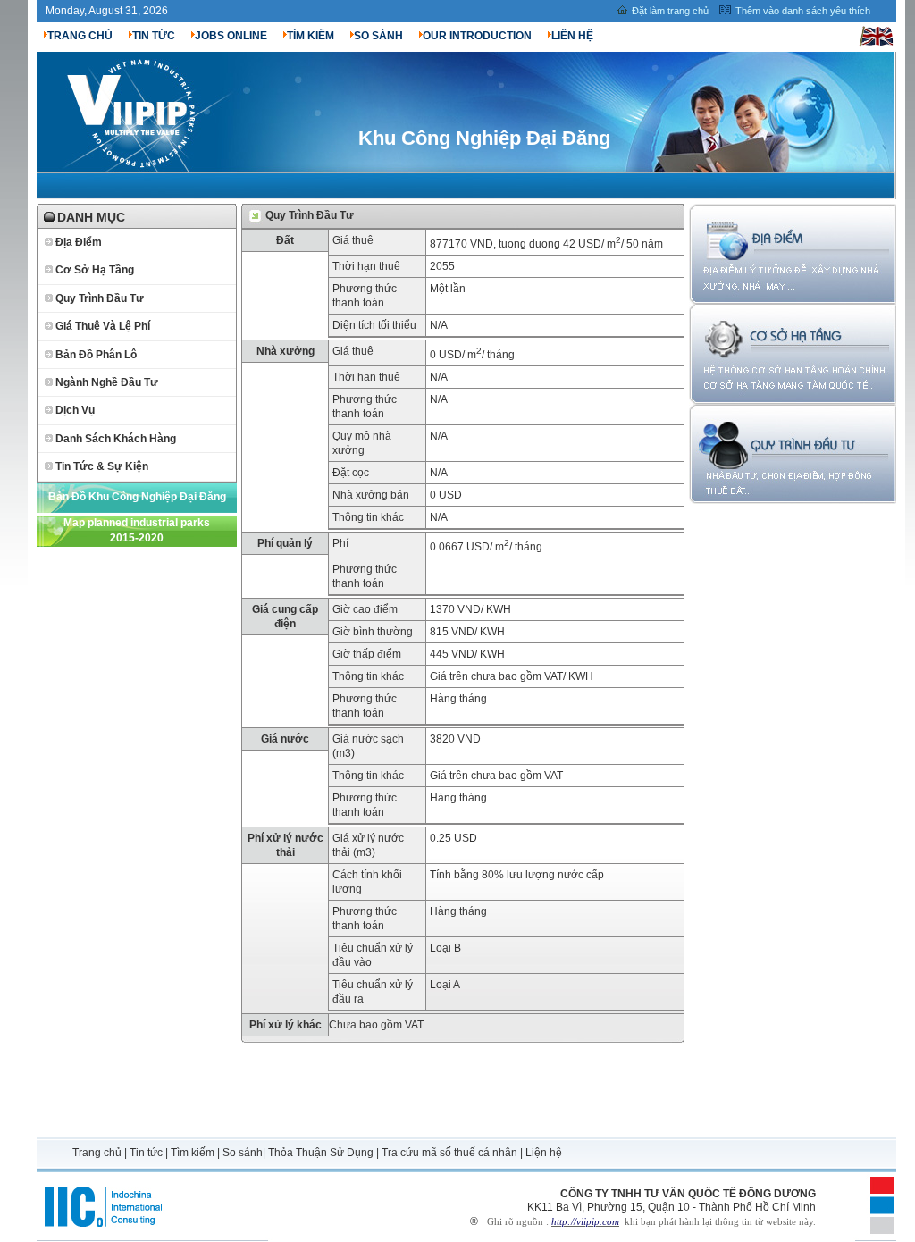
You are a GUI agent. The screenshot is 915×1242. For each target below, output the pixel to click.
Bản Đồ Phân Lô (96, 354)
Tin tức (146, 1152)
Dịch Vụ (75, 410)
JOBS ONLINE (231, 35)
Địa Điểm (78, 242)
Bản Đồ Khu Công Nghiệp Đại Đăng (137, 497)
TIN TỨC (153, 35)
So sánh (242, 1152)
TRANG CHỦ (80, 35)
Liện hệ (543, 1152)
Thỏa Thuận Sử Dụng (321, 1152)
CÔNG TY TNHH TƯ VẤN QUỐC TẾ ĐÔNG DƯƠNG (688, 1193)
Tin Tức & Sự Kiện (101, 466)
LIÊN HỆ (572, 35)
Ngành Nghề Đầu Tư (106, 382)
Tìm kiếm (192, 1152)
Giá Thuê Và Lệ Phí (102, 326)
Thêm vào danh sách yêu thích (802, 10)
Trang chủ (98, 1152)
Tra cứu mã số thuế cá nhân (449, 1152)
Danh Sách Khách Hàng (115, 438)
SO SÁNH (378, 35)
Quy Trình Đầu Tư (99, 298)
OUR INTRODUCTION (477, 35)
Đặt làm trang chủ (670, 10)
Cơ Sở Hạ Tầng (94, 270)
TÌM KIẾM (310, 35)
